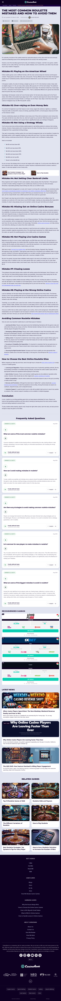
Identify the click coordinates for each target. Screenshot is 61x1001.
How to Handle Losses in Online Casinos (31, 916)
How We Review (30, 932)
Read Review (30, 633)
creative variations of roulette (42, 376)
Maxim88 (30, 869)
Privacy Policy (30, 938)
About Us (30, 927)
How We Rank (30, 935)
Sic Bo (30, 888)
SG (29, 959)
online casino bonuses (44, 223)
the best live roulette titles (18, 249)
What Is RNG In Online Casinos (30, 913)
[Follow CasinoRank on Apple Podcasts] (40, 955)
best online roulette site (48, 362)
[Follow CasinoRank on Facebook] (21, 955)
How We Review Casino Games (30, 894)
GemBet (30, 866)
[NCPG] (34, 975)
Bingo (30, 882)
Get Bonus (30, 630)
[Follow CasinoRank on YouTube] (32, 955)
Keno (30, 885)
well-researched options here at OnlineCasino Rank (45, 313)
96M (30, 871)
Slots (30, 891)
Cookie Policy (33, 998)
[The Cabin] (56, 975)
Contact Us (30, 929)
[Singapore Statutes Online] (23, 975)
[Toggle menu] (2, 2)
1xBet (30, 863)
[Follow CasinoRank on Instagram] (24, 955)
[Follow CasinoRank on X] (28, 955)
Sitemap (47, 998)
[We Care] (45, 975)
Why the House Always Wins (30, 904)
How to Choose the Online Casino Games (30, 907)
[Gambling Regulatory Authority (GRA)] (10, 975)
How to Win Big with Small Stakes (30, 910)
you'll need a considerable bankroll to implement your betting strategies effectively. (24, 191)
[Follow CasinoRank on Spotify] (36, 955)
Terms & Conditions (16, 998)
